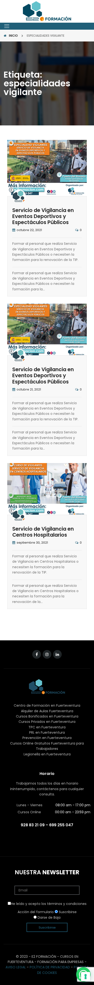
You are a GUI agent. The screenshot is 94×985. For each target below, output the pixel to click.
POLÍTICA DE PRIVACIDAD (50, 967)
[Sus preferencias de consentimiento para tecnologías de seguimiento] (85, 976)
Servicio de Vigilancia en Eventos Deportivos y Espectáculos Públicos (43, 216)
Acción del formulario (36, 912)
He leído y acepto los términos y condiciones (49, 903)
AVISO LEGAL (16, 967)
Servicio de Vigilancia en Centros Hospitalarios (43, 531)
